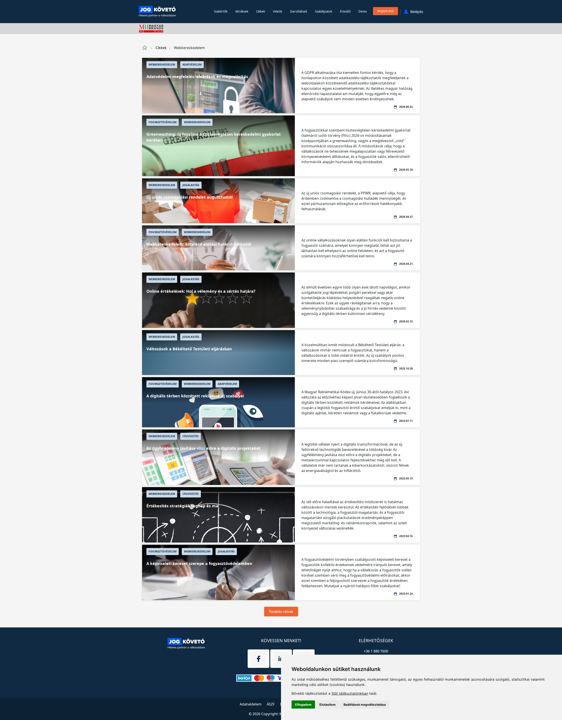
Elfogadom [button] (303, 704)
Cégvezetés (190, 436)
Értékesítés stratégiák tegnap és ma (182, 505)
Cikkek (260, 11)
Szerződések (298, 11)
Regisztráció (385, 11)
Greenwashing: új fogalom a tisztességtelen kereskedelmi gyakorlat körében (213, 137)
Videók (277, 11)
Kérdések (241, 11)
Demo (362, 11)
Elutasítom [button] (327, 704)
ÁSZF (271, 704)
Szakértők (220, 11)
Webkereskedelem (162, 64)
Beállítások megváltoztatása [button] (365, 704)
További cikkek (281, 611)
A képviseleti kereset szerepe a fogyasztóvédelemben (199, 563)
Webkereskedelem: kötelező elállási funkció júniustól (198, 244)
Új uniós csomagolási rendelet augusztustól (189, 197)
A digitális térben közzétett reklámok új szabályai (195, 395)
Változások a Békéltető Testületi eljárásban (189, 348)
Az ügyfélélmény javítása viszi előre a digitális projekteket (203, 448)
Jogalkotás (190, 185)
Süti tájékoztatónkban (349, 693)
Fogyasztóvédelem (163, 122)
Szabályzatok (323, 11)
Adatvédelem (192, 64)
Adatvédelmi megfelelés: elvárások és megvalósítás (197, 76)
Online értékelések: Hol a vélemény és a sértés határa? (201, 291)
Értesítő (345, 11)
